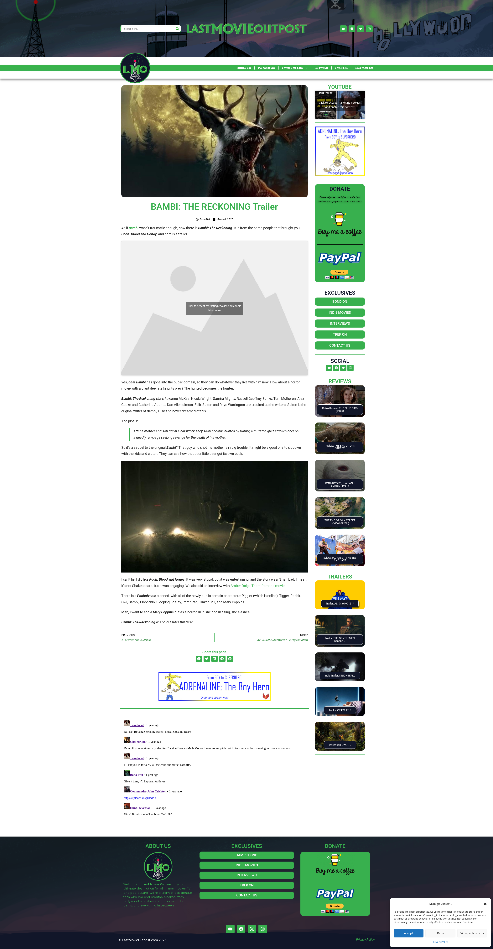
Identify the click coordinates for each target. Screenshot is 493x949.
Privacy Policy (440, 942)
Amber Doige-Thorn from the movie (258, 586)
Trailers (340, 576)
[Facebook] (352, 28)
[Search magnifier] (177, 28)
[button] (485, 903)
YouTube (340, 87)
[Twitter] (360, 28)
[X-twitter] (252, 929)
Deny (440, 933)
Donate (340, 189)
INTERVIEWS (266, 68)
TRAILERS (341, 68)
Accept (408, 933)
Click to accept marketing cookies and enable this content (214, 308)
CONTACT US (364, 68)
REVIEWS (321, 68)
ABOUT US (244, 68)
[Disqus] (214, 766)
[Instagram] (369, 28)
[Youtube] (343, 28)
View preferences (472, 933)
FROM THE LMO (292, 68)
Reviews (340, 381)
